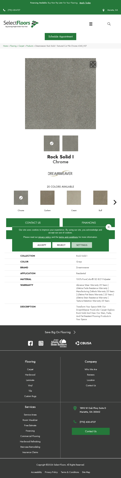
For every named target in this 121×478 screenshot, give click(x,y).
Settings (81, 245)
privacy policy (44, 237)
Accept (41, 245)
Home (5, 46)
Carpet (21, 46)
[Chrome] (21, 198)
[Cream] (74, 198)
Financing (89, 223)
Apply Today (85, 2)
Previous (22, 141)
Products (29, 46)
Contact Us (33, 223)
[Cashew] (47, 198)
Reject (61, 245)
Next (98, 141)
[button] (60, 36)
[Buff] (100, 198)
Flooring (13, 46)
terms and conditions (68, 237)
